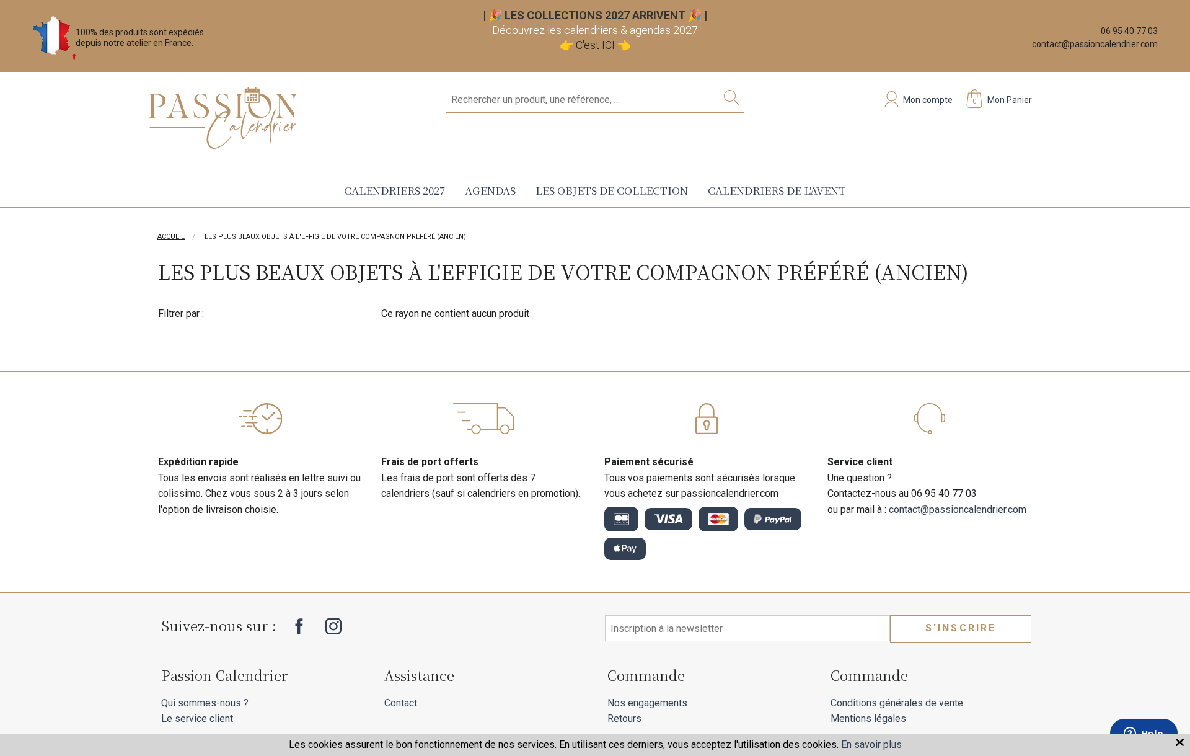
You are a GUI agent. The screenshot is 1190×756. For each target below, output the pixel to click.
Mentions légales (868, 718)
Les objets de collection (612, 190)
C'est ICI (595, 44)
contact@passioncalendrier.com (1095, 44)
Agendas (490, 190)
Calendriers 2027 (394, 190)
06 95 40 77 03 (1129, 31)
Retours (624, 718)
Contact (400, 703)
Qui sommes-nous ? (205, 703)
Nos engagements (647, 703)
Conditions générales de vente (897, 703)
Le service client (197, 718)
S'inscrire (961, 628)
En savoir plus (871, 744)
